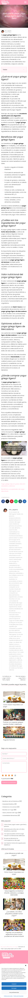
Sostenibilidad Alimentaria (9, 815)
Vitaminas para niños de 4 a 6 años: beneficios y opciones (14, 830)
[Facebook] (3, 501)
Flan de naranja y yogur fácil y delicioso (21, 678)
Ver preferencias (14, 992)
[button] (25, 965)
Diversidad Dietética (8, 804)
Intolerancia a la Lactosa (9, 807)
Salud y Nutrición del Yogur (10, 812)
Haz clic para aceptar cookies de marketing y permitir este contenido (14, 448)
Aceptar (14, 984)
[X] (7, 501)
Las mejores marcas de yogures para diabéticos (15, 844)
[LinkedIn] (24, 501)
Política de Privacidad (18, 996)
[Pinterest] (12, 501)
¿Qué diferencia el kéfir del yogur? (11, 963)
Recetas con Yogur (7, 810)
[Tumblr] (20, 501)
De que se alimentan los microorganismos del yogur (12, 839)
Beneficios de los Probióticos (10, 801)
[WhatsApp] (16, 501)
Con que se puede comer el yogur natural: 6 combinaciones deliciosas (14, 834)
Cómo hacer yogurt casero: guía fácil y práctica (15, 825)
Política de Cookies (8, 996)
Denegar (14, 988)
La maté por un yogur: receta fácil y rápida (6, 678)
